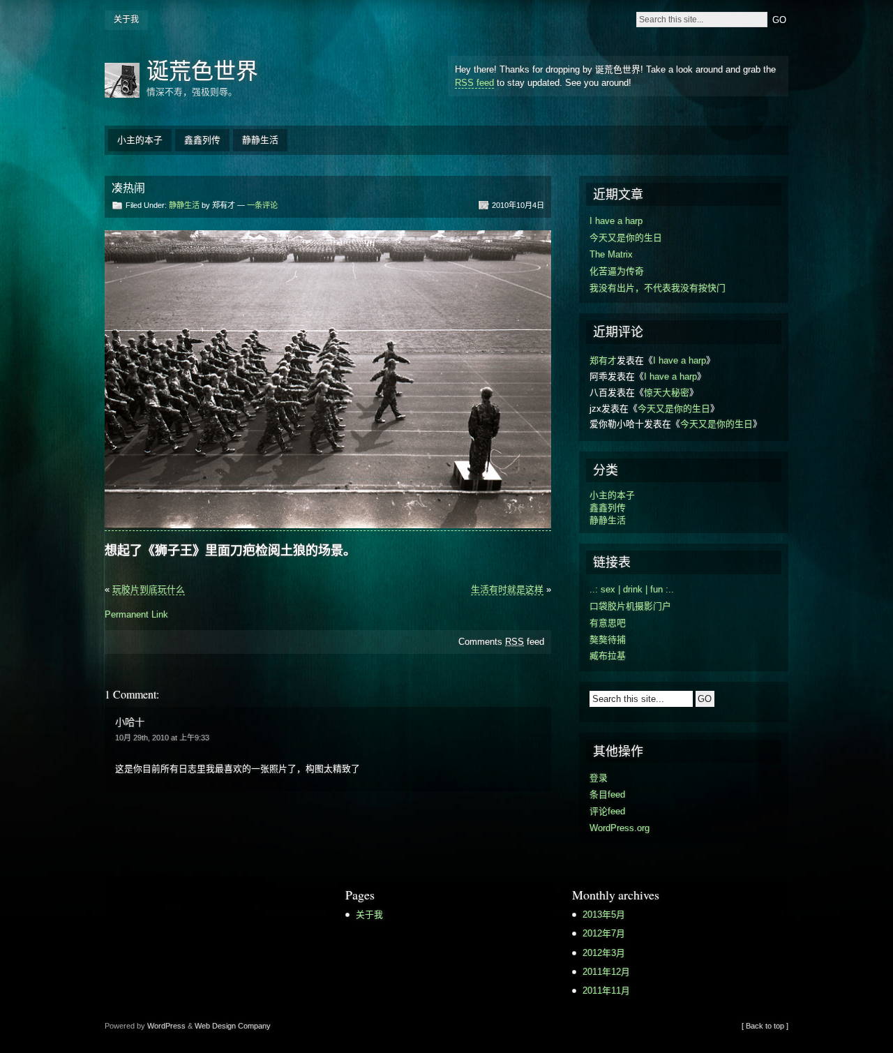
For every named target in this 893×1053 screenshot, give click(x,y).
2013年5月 (604, 914)
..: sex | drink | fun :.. (632, 589)
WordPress (166, 1026)
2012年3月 (604, 953)
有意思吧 (608, 623)
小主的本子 (140, 140)
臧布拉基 (608, 655)
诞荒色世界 (202, 70)
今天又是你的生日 (626, 237)
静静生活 (260, 140)
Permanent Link (136, 614)
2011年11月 (606, 990)
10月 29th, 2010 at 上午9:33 (162, 737)
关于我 (126, 19)
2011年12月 (606, 971)
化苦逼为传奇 (617, 271)
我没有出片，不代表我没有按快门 (658, 288)
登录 (599, 777)
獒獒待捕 (608, 639)
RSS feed (474, 82)
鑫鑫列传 (202, 140)
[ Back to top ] (765, 1026)
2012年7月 (604, 933)
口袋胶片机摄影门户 (630, 606)
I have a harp (616, 221)
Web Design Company (233, 1026)
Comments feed (501, 641)
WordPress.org (620, 828)
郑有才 (603, 360)
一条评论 (262, 205)
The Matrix (611, 254)
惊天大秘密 (666, 392)
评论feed (607, 811)
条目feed (607, 794)
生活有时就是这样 (507, 589)
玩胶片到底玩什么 (148, 589)
